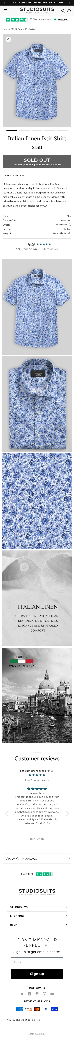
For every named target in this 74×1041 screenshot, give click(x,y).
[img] (37, 775)
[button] (5, 11)
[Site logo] (37, 892)
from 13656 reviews (37, 779)
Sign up (37, 974)
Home (6, 29)
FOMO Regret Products (22, 29)
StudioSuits (40, 1034)
